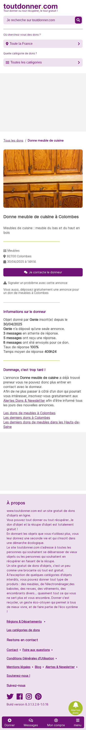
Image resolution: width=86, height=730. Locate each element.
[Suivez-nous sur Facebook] (20, 698)
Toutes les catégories (26, 62)
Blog (38, 667)
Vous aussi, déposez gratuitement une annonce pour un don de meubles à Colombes (41, 291)
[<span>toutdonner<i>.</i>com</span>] (30, 7)
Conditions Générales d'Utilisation (30, 658)
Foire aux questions (36, 650)
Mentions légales (18, 667)
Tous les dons (13, 140)
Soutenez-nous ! (18, 675)
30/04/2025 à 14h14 (21, 261)
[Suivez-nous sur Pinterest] (38, 698)
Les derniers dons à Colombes (26, 417)
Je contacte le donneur (45, 272)
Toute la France (21, 43)
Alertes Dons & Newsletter (24, 400)
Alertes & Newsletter (60, 667)
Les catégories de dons (23, 630)
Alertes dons (75, 711)
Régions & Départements (24, 621)
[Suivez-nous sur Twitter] (10, 698)
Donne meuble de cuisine (46, 140)
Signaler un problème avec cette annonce (37, 283)
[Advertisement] (43, 102)
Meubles (14, 250)
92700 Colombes (19, 256)
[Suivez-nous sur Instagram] (29, 698)
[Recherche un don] (78, 20)
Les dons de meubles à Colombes (29, 413)
